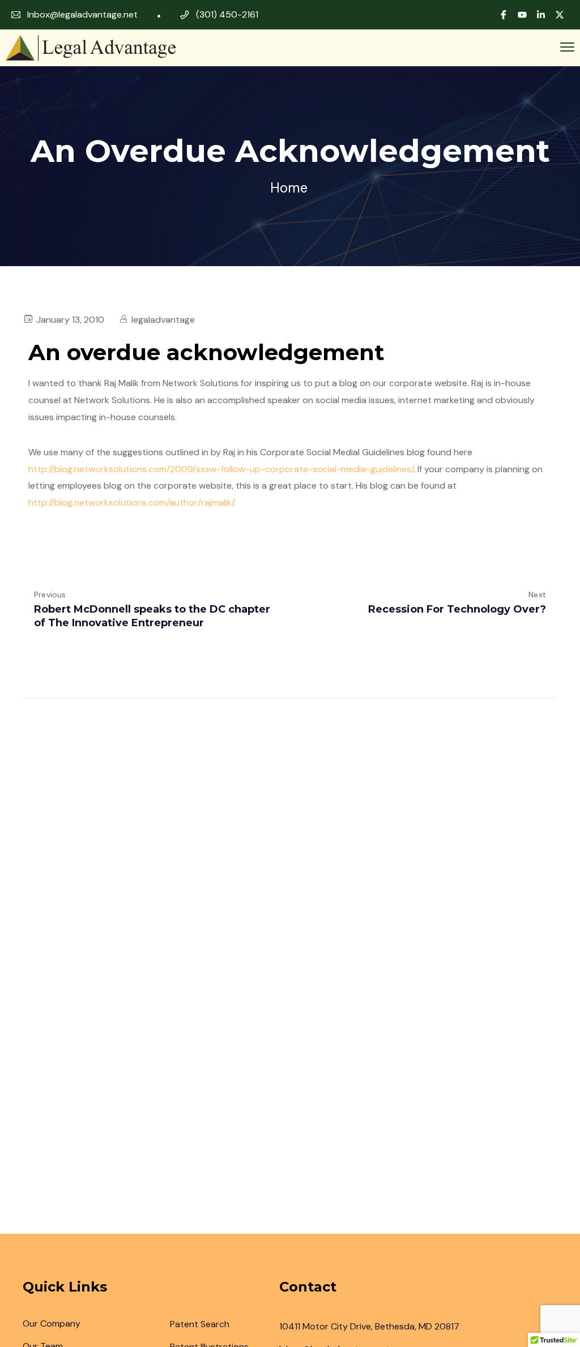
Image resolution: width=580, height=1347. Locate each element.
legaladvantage (163, 320)
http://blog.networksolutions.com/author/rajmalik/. (132, 502)
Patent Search (199, 1324)
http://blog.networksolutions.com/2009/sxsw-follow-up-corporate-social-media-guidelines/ (220, 469)
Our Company (51, 1323)
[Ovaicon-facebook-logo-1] (503, 15)
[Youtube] (522, 15)
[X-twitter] (560, 15)
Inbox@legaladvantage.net (82, 14)
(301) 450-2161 (227, 14)
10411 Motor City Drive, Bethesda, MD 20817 (369, 1326)
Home (289, 187)
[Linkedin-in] (541, 15)
